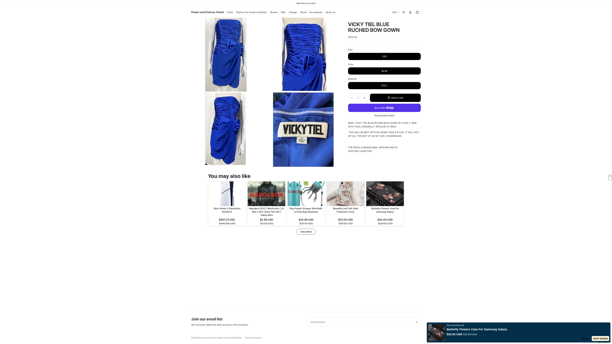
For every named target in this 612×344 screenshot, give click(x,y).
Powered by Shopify (232, 338)
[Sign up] (416, 322)
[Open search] (403, 12)
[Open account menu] (410, 12)
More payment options (384, 115)
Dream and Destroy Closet (210, 338)
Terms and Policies (253, 338)
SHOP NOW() (600, 338)
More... (586, 338)
